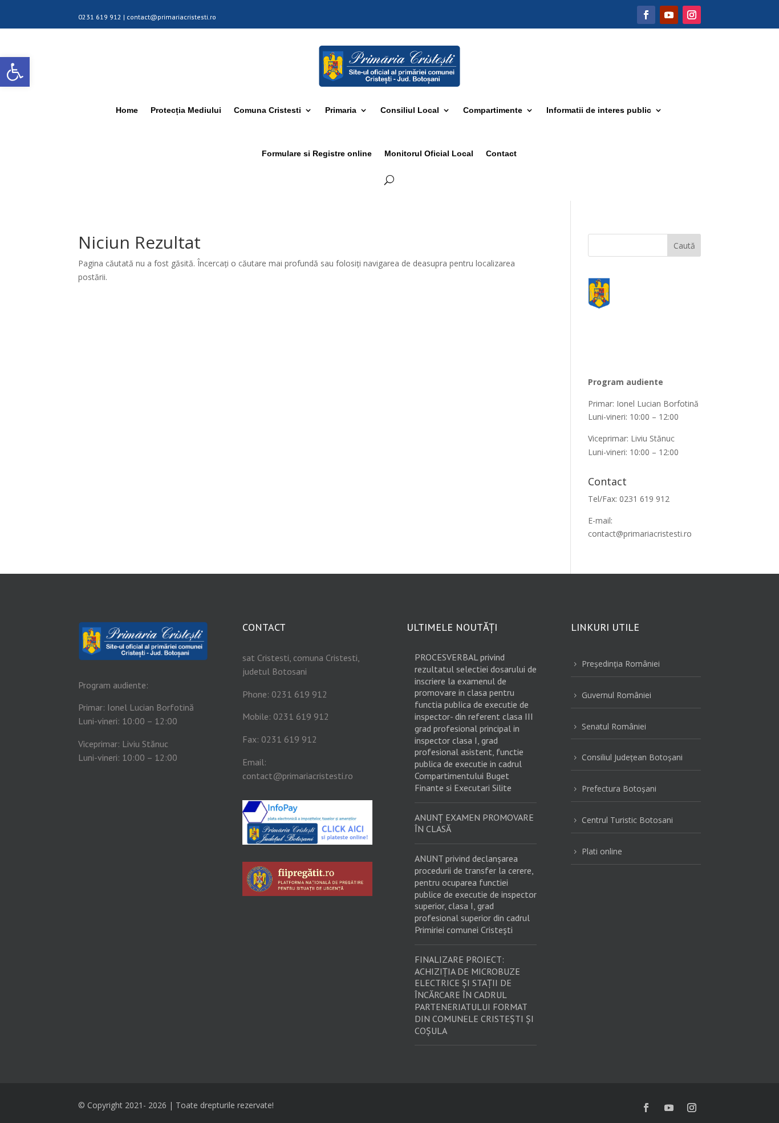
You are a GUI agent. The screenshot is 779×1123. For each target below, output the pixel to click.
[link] (15, 72)
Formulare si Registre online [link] (317, 153)
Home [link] (127, 110)
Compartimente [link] (492, 110)
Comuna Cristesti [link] (267, 110)
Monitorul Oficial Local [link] (428, 153)
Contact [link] (501, 153)
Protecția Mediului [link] (186, 110)
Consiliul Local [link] (409, 110)
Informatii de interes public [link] (598, 110)
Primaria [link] (340, 110)
